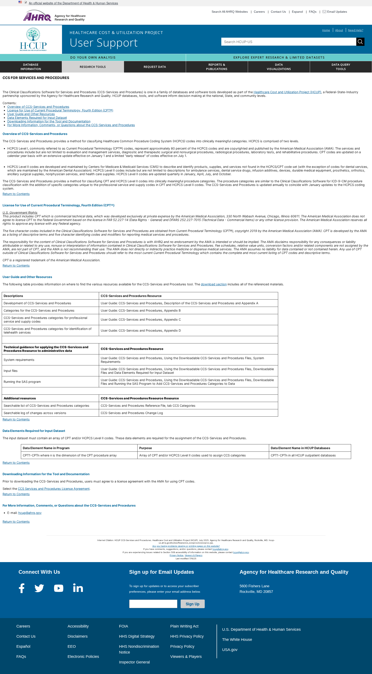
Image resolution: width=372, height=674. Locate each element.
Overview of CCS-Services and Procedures (38, 106)
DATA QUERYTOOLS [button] (341, 67)
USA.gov (229, 650)
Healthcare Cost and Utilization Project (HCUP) (287, 92)
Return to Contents (16, 194)
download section (214, 284)
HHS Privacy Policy (187, 636)
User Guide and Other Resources (31, 114)
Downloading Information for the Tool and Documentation (48, 121)
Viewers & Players (193, 555)
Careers (259, 11)
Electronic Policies (83, 656)
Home (326, 30)
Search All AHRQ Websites (230, 11)
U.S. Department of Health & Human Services (261, 629)
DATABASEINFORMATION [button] (31, 67)
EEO (72, 646)
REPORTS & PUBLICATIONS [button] (217, 67)
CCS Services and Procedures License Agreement (54, 488)
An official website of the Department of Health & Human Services (73, 3)
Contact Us (278, 11)
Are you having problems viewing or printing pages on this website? (186, 546)
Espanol (297, 11)
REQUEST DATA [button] (155, 67)
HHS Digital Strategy (137, 636)
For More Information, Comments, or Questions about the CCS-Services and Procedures (71, 125)
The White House (237, 639)
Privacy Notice (176, 555)
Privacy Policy (182, 646)
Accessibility (78, 626)
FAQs (312, 11)
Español (23, 646)
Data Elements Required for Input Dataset (37, 117)
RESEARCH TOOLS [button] (93, 67)
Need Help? (355, 30)
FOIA (123, 626)
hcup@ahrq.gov (30, 513)
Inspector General (134, 662)
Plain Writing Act (184, 626)
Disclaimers (78, 636)
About (339, 30)
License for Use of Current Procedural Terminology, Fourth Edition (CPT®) (60, 110)
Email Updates (336, 11)
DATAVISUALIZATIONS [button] (279, 67)
